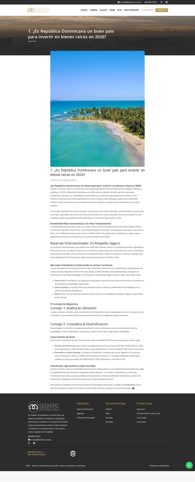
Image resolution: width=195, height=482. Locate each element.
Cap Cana (141, 409)
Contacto (161, 10)
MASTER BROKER (131, 10)
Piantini (109, 409)
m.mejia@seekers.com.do (130, 2)
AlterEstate (164, 465)
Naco (108, 413)
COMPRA (94, 10)
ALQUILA (103, 10)
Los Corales (142, 417)
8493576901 (152, 2)
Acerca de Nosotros (85, 409)
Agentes (80, 413)
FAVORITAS (148, 10)
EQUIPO (84, 10)
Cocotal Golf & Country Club (148, 413)
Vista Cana (141, 422)
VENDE (112, 10)
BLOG (119, 10)
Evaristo (109, 417)
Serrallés (109, 422)
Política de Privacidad (86, 417)
